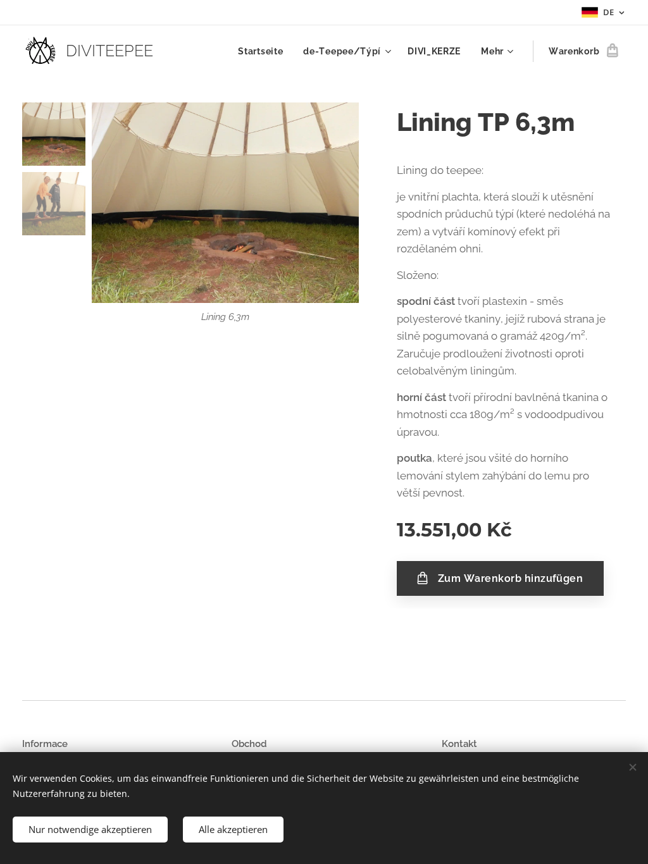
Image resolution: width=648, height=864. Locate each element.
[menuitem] (264, 51)
